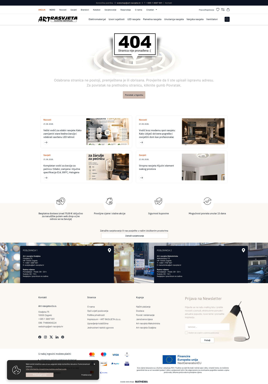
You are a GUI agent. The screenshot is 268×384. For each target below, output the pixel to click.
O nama (138, 10)
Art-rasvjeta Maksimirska (148, 323)
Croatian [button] (150, 10)
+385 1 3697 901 (154, 3)
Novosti (62, 10)
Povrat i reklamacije (145, 315)
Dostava (140, 311)
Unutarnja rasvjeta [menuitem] (174, 19)
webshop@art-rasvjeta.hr (129, 3)
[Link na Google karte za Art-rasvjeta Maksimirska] (243, 250)
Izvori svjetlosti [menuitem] (117, 19)
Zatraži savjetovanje (134, 236)
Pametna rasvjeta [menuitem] (152, 19)
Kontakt (168, 3)
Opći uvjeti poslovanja (97, 311)
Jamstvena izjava (144, 319)
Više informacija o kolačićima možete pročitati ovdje (46, 369)
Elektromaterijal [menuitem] (97, 19)
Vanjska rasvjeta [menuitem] (195, 19)
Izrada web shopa (127, 382)
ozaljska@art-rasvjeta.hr (34, 265)
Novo (52, 10)
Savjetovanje (110, 10)
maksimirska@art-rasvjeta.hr (170, 265)
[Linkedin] (57, 337)
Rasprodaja (125, 10)
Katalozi (96, 10)
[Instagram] (45, 337)
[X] (51, 337)
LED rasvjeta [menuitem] (133, 19)
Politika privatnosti (96, 315)
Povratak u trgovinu (134, 95)
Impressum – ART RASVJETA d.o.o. (104, 319)
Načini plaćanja (143, 306)
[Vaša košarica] (228, 10)
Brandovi (85, 10)
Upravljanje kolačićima (97, 323)
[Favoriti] (217, 10)
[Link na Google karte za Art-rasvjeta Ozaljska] (109, 250)
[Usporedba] (222, 10)
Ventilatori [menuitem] (212, 19)
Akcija (41, 10)
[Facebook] (39, 337)
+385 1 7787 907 (165, 263)
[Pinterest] (62, 337)
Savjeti (73, 10)
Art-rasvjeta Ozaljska (146, 327)
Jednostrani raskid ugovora (100, 327)
